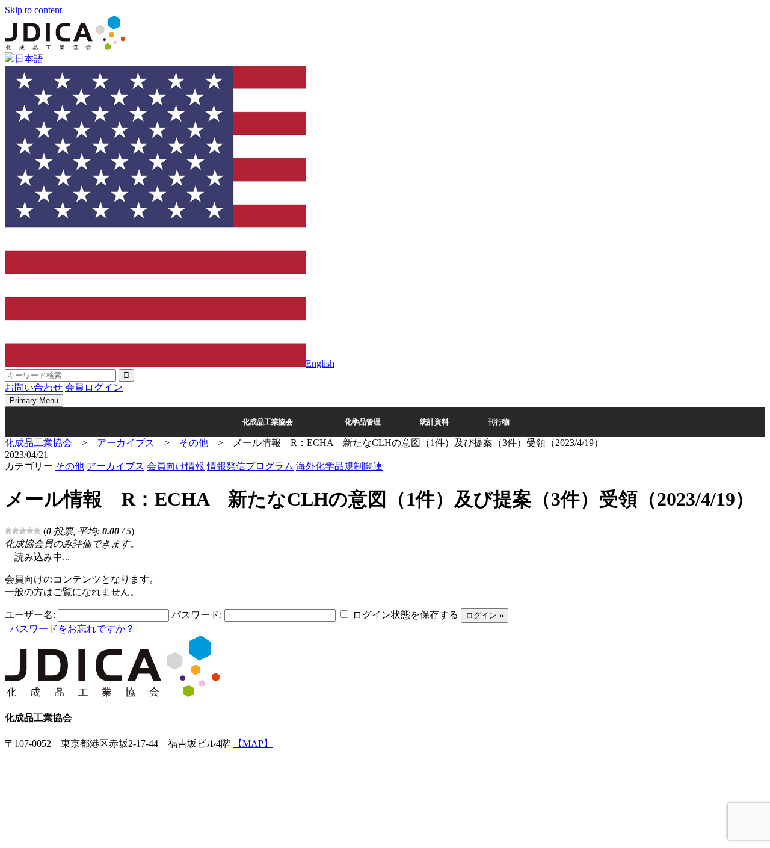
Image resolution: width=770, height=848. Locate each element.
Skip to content (33, 10)
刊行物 (499, 422)
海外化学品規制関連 (339, 466)
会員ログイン (94, 387)
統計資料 (434, 422)
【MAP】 (253, 743)
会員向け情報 (176, 466)
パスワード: (196, 615)
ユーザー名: (30, 615)
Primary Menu (34, 400)
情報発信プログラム (250, 466)
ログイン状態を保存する (405, 615)
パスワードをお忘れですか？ (72, 629)
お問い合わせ (34, 387)
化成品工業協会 (267, 422)
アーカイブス (115, 466)
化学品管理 (363, 422)
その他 (69, 466)
